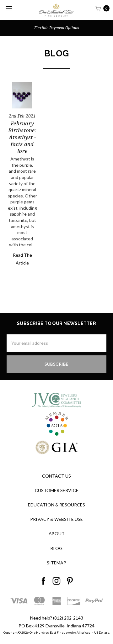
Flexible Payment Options (56, 27)
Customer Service (56, 490)
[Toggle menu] (8, 8)
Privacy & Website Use (56, 519)
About (57, 533)
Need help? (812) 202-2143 (56, 617)
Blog (56, 548)
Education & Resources (56, 504)
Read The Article (22, 258)
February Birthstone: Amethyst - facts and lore (22, 137)
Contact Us (56, 476)
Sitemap (56, 562)
